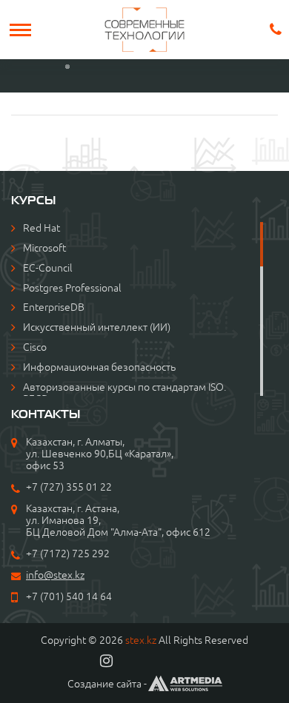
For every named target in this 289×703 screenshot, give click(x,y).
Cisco (35, 347)
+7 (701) (46, 596)
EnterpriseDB (53, 307)
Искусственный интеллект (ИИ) (96, 327)
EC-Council (48, 268)
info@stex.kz (55, 575)
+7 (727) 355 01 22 (69, 487)
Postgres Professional (72, 288)
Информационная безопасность (99, 367)
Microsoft (44, 248)
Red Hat (41, 228)
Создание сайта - (107, 684)
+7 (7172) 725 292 (68, 553)
